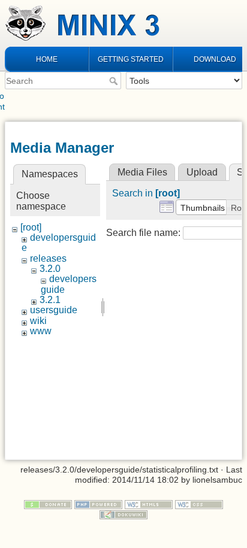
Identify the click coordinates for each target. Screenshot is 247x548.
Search (115, 81)
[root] (30, 227)
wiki (38, 321)
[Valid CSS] (199, 503)
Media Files (142, 172)
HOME (47, 59)
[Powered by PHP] (98, 503)
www (41, 331)
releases (48, 258)
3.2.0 (50, 269)
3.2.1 (50, 300)
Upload (202, 172)
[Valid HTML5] (149, 503)
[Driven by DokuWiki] (123, 514)
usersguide (53, 310)
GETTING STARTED (131, 59)
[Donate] (48, 503)
